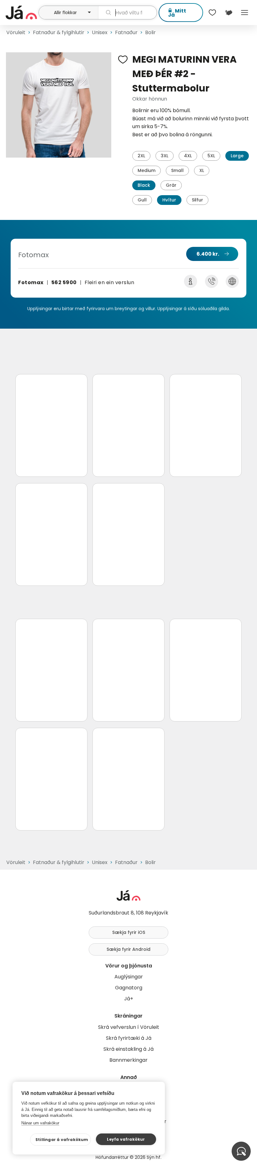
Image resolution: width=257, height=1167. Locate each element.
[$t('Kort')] (228, 12)
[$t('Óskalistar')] (212, 12)
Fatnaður (126, 32)
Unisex (100, 32)
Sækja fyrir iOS (128, 932)
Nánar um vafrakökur (40, 1123)
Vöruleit (15, 32)
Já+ (128, 998)
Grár (171, 185)
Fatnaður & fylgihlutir (58, 32)
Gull (142, 200)
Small (177, 170)
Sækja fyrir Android (128, 949)
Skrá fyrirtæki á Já (128, 1038)
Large (237, 156)
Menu (244, 12)
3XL (164, 156)
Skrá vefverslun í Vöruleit (128, 1027)
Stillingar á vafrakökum (61, 1139)
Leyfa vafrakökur (126, 1139)
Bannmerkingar (128, 1060)
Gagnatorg (128, 987)
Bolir (150, 32)
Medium (146, 170)
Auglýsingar (128, 976)
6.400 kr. (208, 254)
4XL (188, 156)
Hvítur (169, 200)
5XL (211, 156)
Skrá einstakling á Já (128, 1049)
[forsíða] (21, 12)
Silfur (197, 200)
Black (144, 185)
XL (201, 170)
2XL (141, 156)
